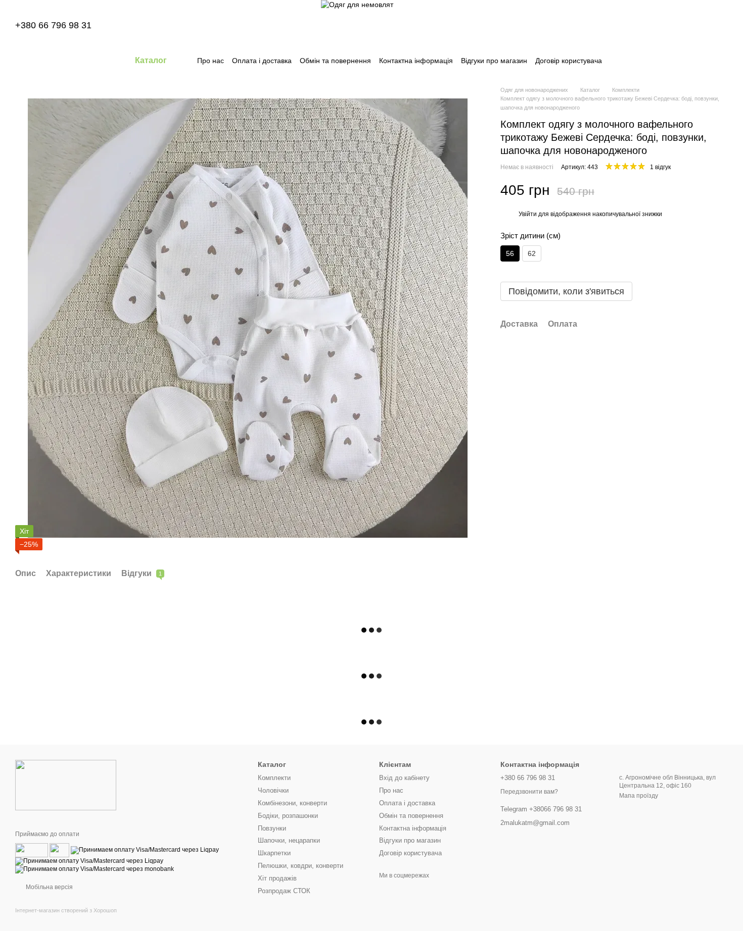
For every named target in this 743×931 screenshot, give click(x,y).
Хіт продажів (277, 878)
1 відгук (660, 167)
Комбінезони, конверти (292, 803)
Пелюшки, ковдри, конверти (300, 865)
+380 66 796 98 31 (53, 25)
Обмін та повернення (335, 61)
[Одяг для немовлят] (65, 784)
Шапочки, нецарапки (289, 840)
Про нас (210, 61)
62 (532, 253)
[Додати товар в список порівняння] (703, 191)
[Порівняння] (641, 25)
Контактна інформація (416, 61)
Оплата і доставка (262, 61)
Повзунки (272, 828)
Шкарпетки (274, 853)
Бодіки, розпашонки (288, 815)
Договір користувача (568, 61)
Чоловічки (273, 790)
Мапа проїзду (638, 795)
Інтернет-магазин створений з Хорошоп (66, 910)
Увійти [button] (528, 214)
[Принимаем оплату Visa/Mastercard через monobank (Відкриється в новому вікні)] (94, 869)
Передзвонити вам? (529, 791)
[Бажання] (667, 25)
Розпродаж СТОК (284, 891)
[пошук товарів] (620, 61)
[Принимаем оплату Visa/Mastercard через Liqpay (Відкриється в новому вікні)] (145, 850)
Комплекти (274, 778)
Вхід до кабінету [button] (404, 778)
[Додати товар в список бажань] (723, 191)
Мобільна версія (48, 887)
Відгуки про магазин (494, 61)
